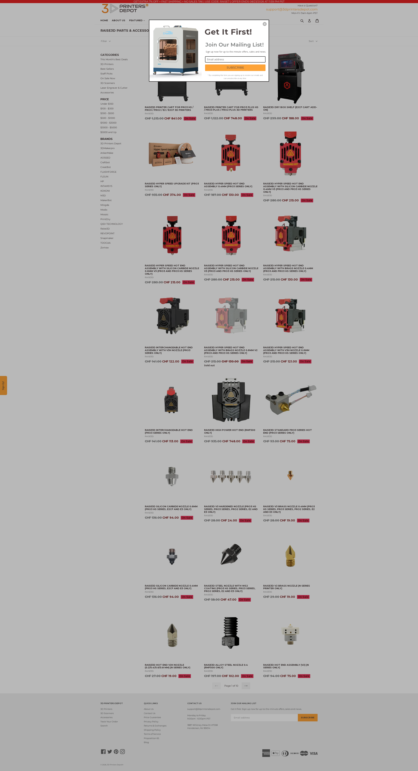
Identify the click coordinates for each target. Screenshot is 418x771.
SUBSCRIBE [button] (235, 67)
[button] (265, 24)
